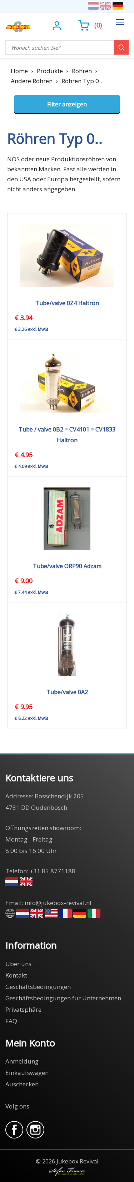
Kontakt (16, 975)
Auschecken (22, 1084)
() (98, 25)
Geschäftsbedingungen (38, 987)
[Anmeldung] (58, 25)
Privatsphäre (23, 1009)
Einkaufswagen (27, 1073)
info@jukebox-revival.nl (58, 903)
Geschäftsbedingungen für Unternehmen (63, 998)
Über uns (18, 964)
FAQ (11, 1021)
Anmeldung (22, 1061)
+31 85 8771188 (52, 871)
